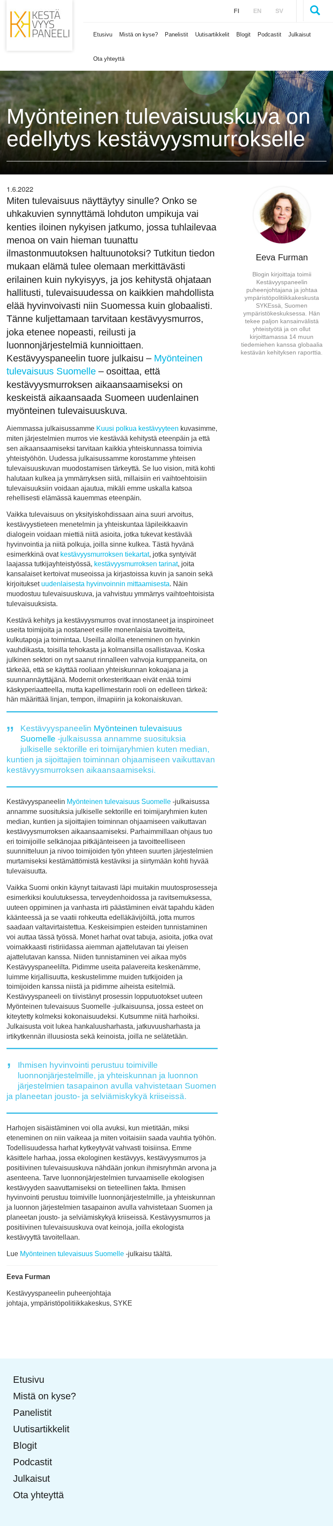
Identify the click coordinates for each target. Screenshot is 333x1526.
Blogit (243, 34)
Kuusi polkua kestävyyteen (137, 428)
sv (279, 10)
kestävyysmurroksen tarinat (135, 564)
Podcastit (269, 34)
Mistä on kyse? (138, 34)
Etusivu (102, 34)
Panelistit (176, 34)
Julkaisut (299, 34)
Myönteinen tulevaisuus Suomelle (119, 801)
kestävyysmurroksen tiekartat (104, 554)
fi (236, 10)
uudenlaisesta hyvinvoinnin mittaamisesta (105, 583)
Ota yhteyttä (108, 59)
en (257, 10)
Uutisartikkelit (212, 34)
